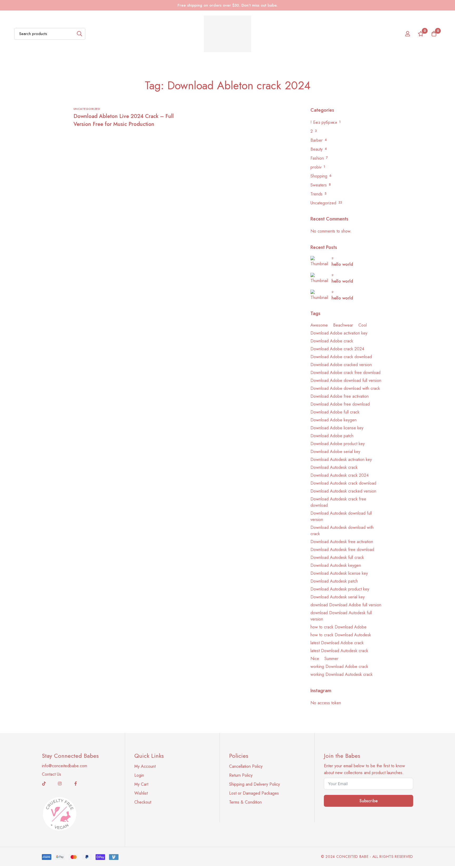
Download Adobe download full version (345, 380)
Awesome (319, 325)
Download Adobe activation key (338, 333)
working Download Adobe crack (339, 666)
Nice (314, 659)
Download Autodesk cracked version (343, 491)
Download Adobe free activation (339, 396)
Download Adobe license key (336, 428)
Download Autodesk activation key (341, 459)
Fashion (317, 158)
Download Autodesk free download (342, 550)
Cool (362, 325)
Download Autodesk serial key (337, 597)
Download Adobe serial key (335, 452)
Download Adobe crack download (341, 357)
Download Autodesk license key (339, 573)
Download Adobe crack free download (345, 373)
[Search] (79, 34)
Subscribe (368, 801)
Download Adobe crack (331, 341)
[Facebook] (75, 783)
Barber (316, 140)
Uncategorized (323, 203)
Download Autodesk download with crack (342, 530)
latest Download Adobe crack (337, 643)
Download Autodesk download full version (341, 516)
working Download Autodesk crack (341, 674)
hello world (342, 264)
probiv (316, 167)
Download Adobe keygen (333, 420)
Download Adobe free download (340, 404)
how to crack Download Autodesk (340, 635)
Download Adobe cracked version (341, 365)
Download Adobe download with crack (345, 388)
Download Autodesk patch (334, 581)
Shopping (318, 176)
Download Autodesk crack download (343, 483)
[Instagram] (60, 783)
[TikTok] (44, 783)
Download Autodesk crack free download (338, 502)
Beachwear (343, 325)
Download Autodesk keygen (335, 565)
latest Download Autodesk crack (339, 651)
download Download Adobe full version (345, 605)
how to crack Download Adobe (338, 627)
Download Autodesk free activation (341, 542)
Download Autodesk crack (334, 467)
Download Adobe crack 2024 (337, 349)
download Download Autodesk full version (341, 616)
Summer (331, 659)
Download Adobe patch (331, 436)
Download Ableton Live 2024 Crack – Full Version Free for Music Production (123, 120)
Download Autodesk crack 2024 (339, 475)
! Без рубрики (323, 122)
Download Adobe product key (337, 444)
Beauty (316, 149)
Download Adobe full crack (334, 412)
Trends (316, 194)
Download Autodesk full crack (337, 557)
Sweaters (318, 185)
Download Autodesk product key (339, 589)
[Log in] (407, 34)
